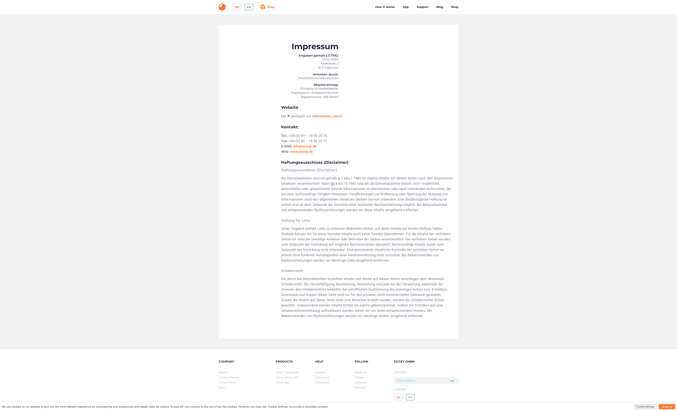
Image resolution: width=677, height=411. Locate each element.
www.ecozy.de (301, 151)
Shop (454, 7)
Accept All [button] (666, 406)
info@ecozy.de (304, 146)
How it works (385, 7)
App (406, 7)
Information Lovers (327, 116)
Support (422, 7)
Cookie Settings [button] (645, 406)
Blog (439, 7)
